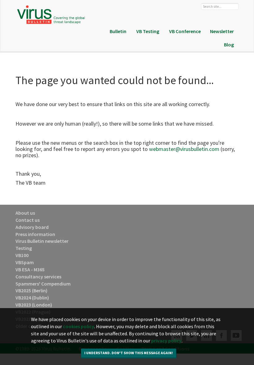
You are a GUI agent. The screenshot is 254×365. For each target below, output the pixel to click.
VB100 (21, 255)
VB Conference (185, 31)
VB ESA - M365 (30, 269)
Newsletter (222, 31)
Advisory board (32, 227)
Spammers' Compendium (43, 284)
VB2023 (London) (33, 305)
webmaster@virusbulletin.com (184, 148)
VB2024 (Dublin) (32, 297)
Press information (35, 234)
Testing (23, 248)
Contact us (27, 220)
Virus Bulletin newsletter (41, 241)
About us (25, 213)
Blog (229, 44)
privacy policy (166, 340)
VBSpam (24, 262)
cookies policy (78, 326)
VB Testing (147, 31)
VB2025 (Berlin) (31, 290)
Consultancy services (38, 276)
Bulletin (118, 31)
